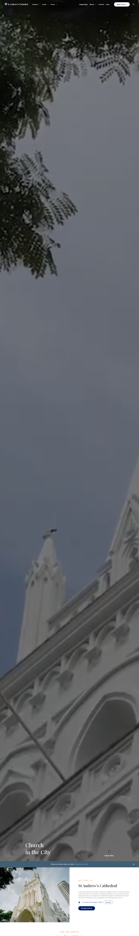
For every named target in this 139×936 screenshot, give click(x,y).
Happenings (83, 4)
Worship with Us (86, 908)
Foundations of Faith (81, 864)
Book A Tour (121, 4)
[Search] (133, 4)
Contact (101, 4)
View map (108, 902)
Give (107, 4)
